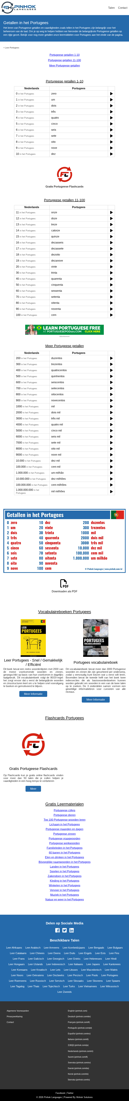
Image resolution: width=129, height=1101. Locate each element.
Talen (111, 7)
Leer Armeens (51, 947)
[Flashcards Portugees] (33, 762)
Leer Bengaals (96, 947)
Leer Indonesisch (55, 964)
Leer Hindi (110, 958)
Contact (122, 7)
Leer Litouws (71, 969)
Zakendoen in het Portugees (64, 876)
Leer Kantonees (112, 964)
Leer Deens (54, 953)
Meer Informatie (33, 694)
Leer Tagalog (17, 986)
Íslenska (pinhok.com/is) (79, 1080)
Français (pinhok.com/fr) (79, 1022)
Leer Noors (17, 975)
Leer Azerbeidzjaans (74, 947)
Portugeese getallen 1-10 (65, 54)
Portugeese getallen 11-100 (64, 60)
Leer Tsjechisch (51, 986)
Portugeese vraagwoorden (64, 838)
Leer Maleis (111, 969)
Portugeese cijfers (64, 810)
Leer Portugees (12, 48)
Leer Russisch (38, 980)
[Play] (111, 93)
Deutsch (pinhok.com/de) (79, 1016)
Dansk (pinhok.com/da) (78, 1068)
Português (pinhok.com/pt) (80, 1028)
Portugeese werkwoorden (64, 843)
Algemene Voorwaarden (18, 1011)
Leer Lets (55, 969)
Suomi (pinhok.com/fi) (78, 1057)
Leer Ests (100, 953)
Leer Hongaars (16, 964)
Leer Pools (92, 975)
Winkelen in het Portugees (64, 885)
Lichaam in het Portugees (64, 824)
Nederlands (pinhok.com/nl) (80, 1051)
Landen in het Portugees (64, 866)
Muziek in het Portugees (64, 894)
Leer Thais (33, 986)
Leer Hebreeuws (93, 958)
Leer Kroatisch (39, 969)
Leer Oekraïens (35, 975)
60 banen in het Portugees (64, 852)
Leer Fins (114, 953)
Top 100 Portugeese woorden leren (64, 819)
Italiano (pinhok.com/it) (78, 1039)
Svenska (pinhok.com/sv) (79, 1062)
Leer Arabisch (32, 947)
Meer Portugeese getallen (64, 65)
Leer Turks (69, 986)
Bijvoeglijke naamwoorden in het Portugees (65, 862)
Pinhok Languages (53, 1097)
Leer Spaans (113, 980)
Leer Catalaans (18, 953)
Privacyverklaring (15, 1016)
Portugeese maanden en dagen (64, 829)
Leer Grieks (74, 958)
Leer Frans (19, 958)
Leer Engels (85, 953)
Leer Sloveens (95, 980)
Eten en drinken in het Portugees (64, 857)
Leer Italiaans (75, 964)
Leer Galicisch (36, 958)
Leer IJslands (35, 964)
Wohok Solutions (84, 1097)
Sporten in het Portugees (64, 871)
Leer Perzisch (75, 975)
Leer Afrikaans (14, 947)
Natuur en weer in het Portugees (64, 899)
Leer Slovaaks (76, 980)
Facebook (60, 1093)
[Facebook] (57, 930)
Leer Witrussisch (109, 986)
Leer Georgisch (55, 958)
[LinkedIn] (71, 930)
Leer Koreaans (19, 969)
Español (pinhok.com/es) (79, 1033)
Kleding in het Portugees (64, 880)
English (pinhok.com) (77, 1011)
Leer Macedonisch (91, 969)
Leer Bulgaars (115, 947)
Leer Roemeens (18, 980)
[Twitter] (64, 930)
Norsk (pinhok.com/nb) (78, 1074)
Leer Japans (93, 964)
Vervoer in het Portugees (64, 890)
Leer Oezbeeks (55, 975)
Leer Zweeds (64, 991)
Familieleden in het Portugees (64, 847)
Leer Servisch (56, 980)
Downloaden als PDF (64, 591)
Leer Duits (69, 953)
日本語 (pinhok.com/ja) (78, 1045)
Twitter (70, 1093)
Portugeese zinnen (64, 833)
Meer (33, 788)
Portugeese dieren (65, 815)
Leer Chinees (37, 953)
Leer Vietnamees (87, 986)
